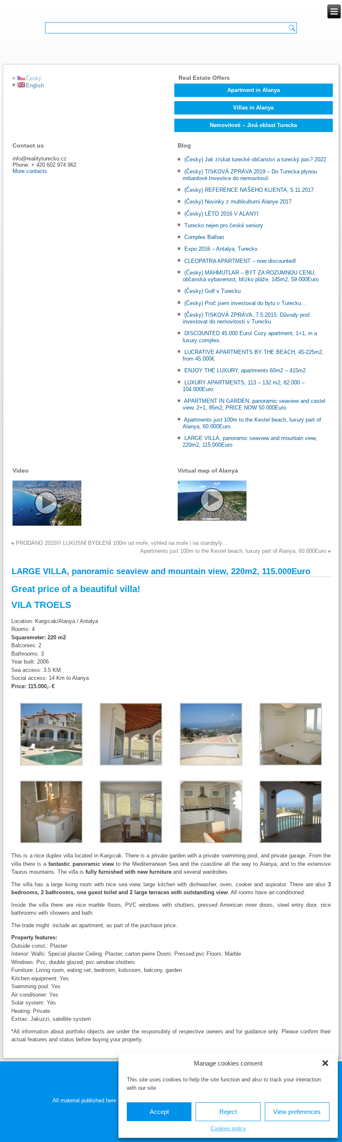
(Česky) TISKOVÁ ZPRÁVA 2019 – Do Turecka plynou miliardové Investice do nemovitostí (250, 174)
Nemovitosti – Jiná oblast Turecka (253, 125)
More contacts (30, 171)
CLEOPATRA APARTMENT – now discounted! (240, 261)
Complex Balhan (204, 237)
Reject (228, 1111)
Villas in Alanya (253, 107)
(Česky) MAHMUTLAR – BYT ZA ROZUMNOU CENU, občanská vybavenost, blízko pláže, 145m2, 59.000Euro (251, 276)
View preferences (297, 1111)
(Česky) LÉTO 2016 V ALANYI (221, 214)
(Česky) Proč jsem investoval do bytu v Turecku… (245, 303)
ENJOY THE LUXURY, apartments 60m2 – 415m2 (245, 370)
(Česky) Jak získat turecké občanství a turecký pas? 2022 (255, 159)
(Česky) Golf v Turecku (212, 291)
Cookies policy (228, 1128)
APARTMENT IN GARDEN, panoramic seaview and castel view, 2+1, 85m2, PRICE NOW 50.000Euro (254, 404)
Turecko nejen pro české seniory (223, 225)
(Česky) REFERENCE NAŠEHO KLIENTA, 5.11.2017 (249, 190)
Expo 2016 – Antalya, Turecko (220, 249)
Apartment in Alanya (253, 90)
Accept (159, 1111)
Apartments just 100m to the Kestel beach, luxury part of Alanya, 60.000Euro (233, 551)
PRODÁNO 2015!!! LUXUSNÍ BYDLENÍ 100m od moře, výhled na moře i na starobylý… (122, 543)
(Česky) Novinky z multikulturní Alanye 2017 (238, 201)
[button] (325, 1063)
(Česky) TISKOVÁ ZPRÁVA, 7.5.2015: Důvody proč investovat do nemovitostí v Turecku (246, 318)
